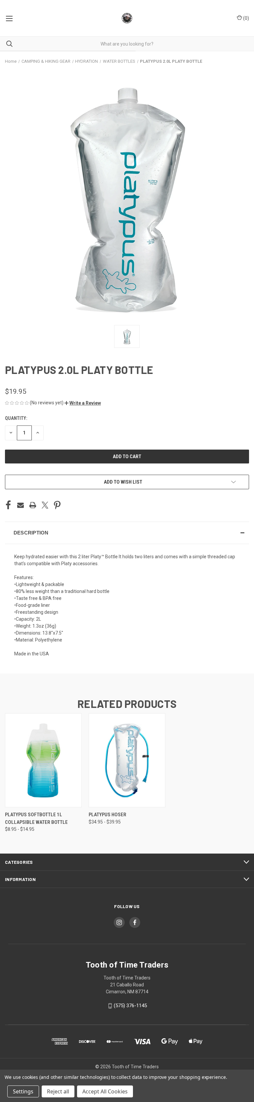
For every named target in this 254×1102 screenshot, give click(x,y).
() (245, 18)
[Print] (32, 505)
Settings (23, 1091)
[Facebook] (8, 505)
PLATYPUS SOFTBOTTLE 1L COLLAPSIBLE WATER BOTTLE (36, 818)
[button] (82, 403)
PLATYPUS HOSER (107, 815)
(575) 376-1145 (130, 1006)
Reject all (58, 1091)
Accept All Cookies (105, 1091)
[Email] (20, 505)
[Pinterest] (57, 505)
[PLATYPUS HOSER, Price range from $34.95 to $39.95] (127, 760)
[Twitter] (45, 505)
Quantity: (16, 418)
